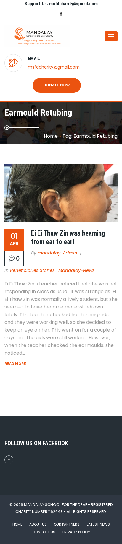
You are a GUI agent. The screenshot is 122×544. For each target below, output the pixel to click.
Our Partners (67, 524)
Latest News (98, 524)
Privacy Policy (76, 532)
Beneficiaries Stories (32, 270)
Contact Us (43, 532)
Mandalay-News (76, 270)
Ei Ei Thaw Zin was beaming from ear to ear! (68, 237)
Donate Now (57, 85)
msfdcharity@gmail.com (54, 67)
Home (17, 524)
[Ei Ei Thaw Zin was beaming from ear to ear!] (61, 193)
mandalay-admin (57, 253)
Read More (15, 364)
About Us (38, 524)
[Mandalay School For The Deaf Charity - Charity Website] (28, 36)
